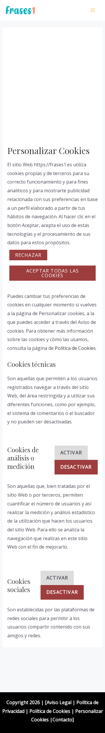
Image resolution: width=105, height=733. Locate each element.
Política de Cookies (75, 348)
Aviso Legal (59, 702)
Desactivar (76, 467)
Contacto (62, 719)
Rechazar (28, 255)
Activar (71, 452)
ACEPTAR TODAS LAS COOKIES (52, 273)
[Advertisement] (52, 89)
